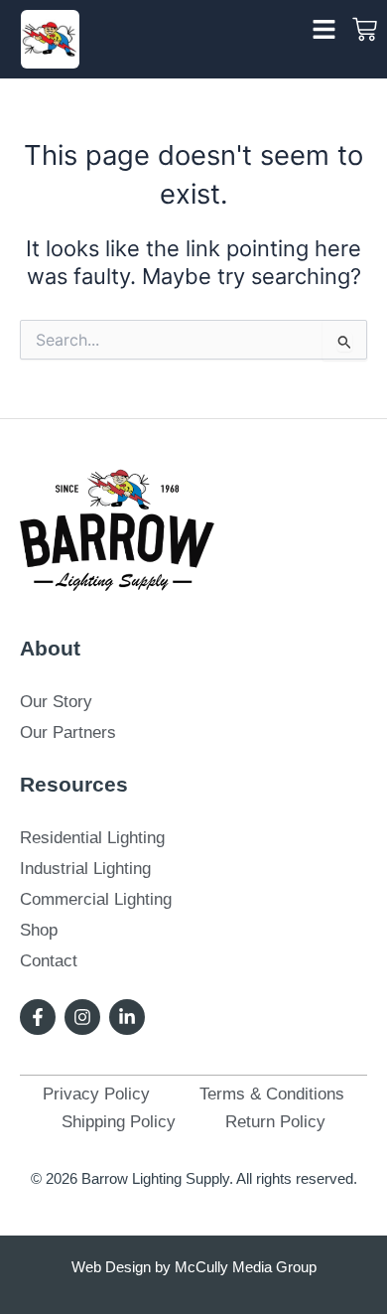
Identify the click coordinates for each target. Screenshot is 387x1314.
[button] (324, 30)
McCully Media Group (246, 1266)
